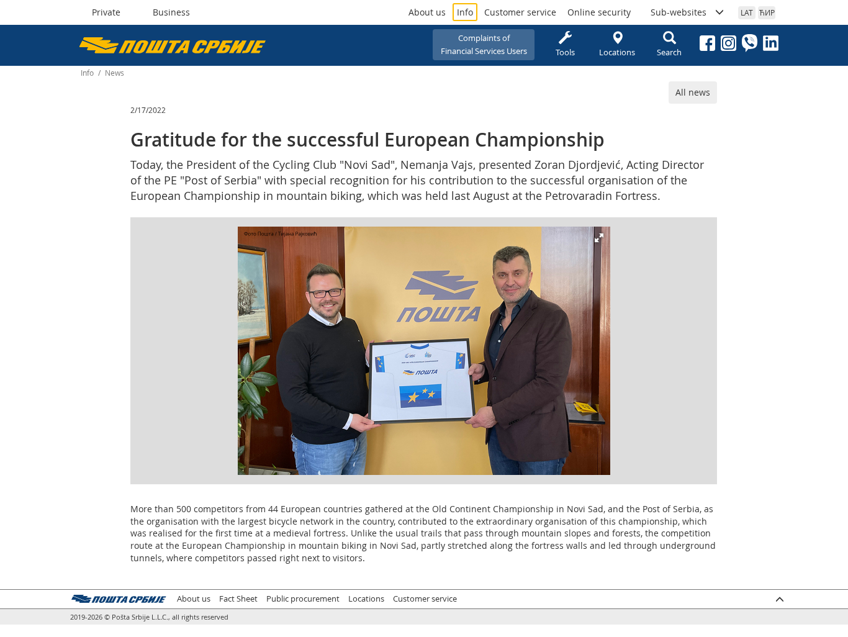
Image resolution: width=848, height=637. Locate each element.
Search (669, 52)
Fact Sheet (238, 599)
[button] (599, 238)
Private (106, 12)
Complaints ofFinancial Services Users (484, 44)
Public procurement (303, 599)
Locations (617, 52)
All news (692, 92)
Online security (599, 12)
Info (465, 12)
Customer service (520, 12)
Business (171, 12)
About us (427, 12)
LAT (747, 12)
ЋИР (767, 12)
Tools (565, 52)
